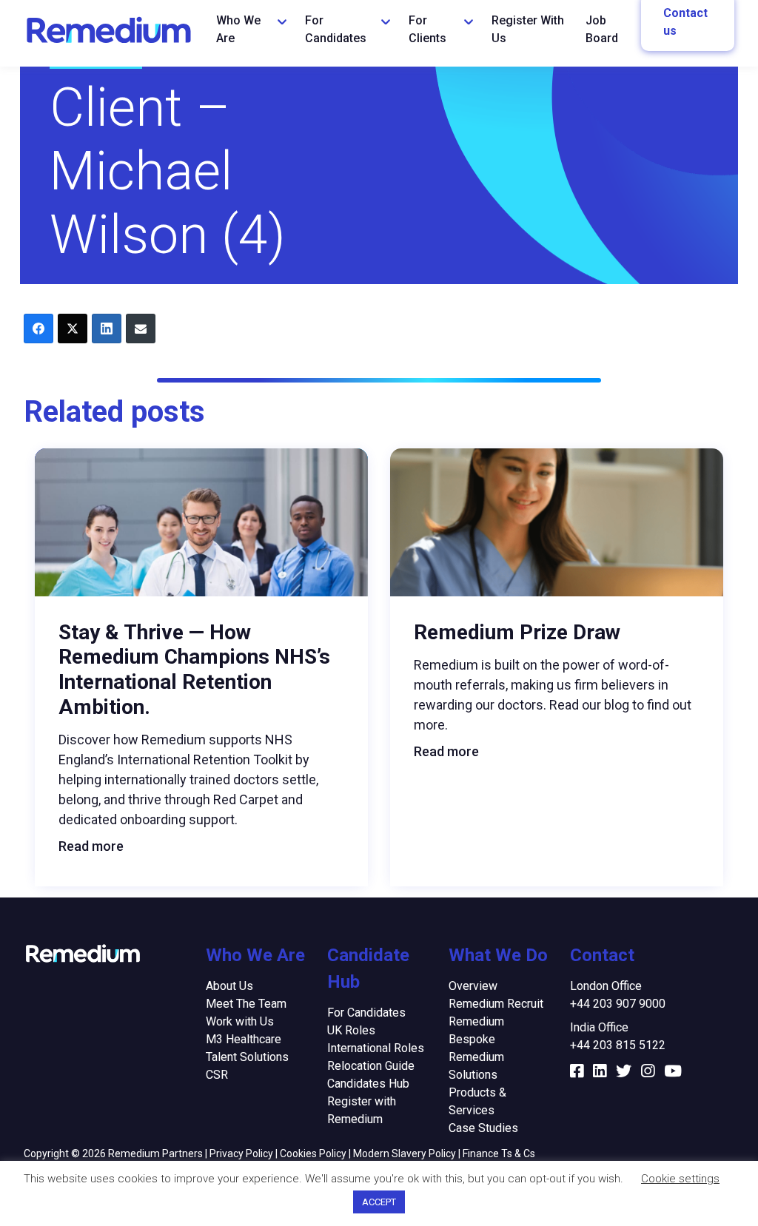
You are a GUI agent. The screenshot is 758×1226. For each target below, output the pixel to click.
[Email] (140, 328)
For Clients (427, 29)
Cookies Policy (313, 1153)
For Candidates (335, 29)
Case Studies (483, 1128)
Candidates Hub (368, 1084)
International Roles (375, 1048)
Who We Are (238, 29)
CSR (217, 1075)
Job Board (602, 29)
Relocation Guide (371, 1066)
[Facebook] (38, 328)
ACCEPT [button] (379, 1202)
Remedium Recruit (496, 1004)
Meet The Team (246, 1004)
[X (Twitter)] (72, 328)
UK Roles (351, 1030)
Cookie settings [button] (680, 1178)
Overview (473, 986)
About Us (229, 986)
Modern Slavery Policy (404, 1153)
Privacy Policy (241, 1153)
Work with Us (240, 1021)
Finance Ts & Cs (499, 1153)
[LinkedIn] (106, 328)
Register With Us (528, 29)
